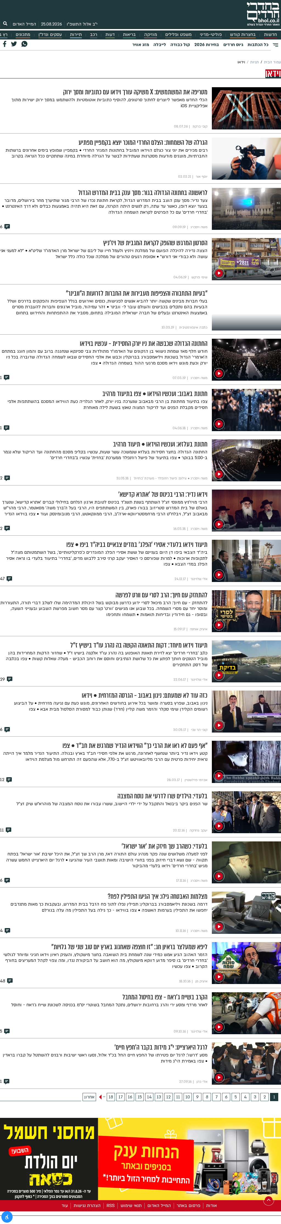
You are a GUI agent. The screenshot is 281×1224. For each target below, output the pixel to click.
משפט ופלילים (178, 35)
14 (149, 1097)
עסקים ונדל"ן (50, 35)
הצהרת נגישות (87, 1206)
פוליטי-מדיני (211, 35)
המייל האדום (24, 24)
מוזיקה (150, 35)
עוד (64, 1206)
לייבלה (159, 45)
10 (188, 1097)
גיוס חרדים (233, 45)
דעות (110, 35)
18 (111, 1097)
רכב (93, 35)
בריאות (129, 35)
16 (130, 1097)
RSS (110, 1206)
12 (168, 1097)
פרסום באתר (188, 1206)
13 (159, 1097)
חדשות (270, 35)
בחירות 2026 (206, 45)
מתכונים (23, 35)
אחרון (89, 1097)
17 (121, 1097)
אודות (211, 1206)
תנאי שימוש (131, 1206)
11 (178, 1097)
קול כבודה (180, 45)
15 (140, 1097)
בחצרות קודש (243, 35)
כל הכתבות (258, 45)
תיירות (76, 35)
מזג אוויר (140, 45)
